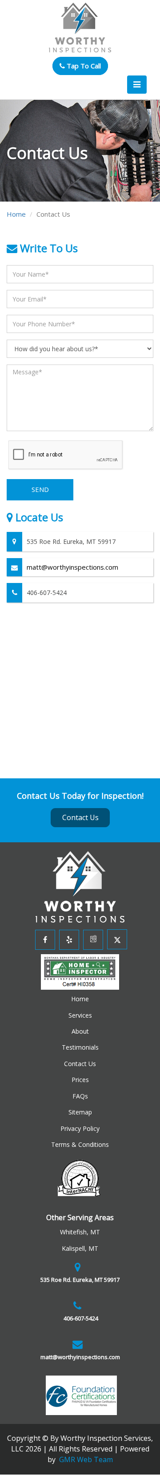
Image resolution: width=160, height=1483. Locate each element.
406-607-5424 (80, 1318)
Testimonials (80, 1047)
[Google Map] (92, 939)
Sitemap (80, 1112)
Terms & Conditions (80, 1144)
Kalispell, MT (80, 1248)
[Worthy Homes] (80, 886)
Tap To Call (83, 65)
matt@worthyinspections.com (72, 567)
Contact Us (80, 817)
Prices (80, 1079)
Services (80, 1015)
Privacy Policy (80, 1128)
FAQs (80, 1096)
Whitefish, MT (80, 1232)
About (80, 1031)
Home (16, 214)
